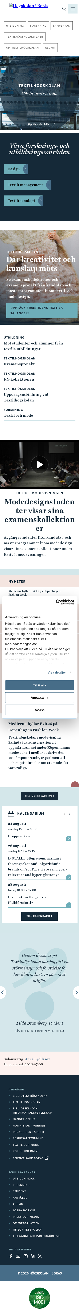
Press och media (26, 1217)
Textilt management (25, 185)
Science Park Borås (28, 1158)
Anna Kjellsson (37, 1059)
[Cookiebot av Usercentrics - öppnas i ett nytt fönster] (56, 602)
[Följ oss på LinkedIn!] (34, 1256)
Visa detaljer (57, 672)
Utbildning (15, 25)
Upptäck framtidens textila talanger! (37, 310)
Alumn (50, 47)
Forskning (38, 25)
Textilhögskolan (27, 1102)
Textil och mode (18, 415)
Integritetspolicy (27, 1229)
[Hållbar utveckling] (39, 1298)
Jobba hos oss (24, 1210)
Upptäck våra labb (38, 124)
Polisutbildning (26, 1151)
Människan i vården (29, 1125)
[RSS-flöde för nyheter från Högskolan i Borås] (41, 1256)
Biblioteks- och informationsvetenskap (32, 1110)
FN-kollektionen (19, 379)
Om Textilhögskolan (22, 47)
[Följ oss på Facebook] (12, 1256)
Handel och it (24, 1119)
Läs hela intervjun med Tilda (39, 1031)
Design (14, 169)
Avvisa (39, 710)
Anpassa (37, 697)
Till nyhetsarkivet (39, 796)
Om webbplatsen (26, 1223)
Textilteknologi (21, 201)
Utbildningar (24, 1178)
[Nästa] (69, 813)
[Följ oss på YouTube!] (19, 1256)
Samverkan (61, 25)
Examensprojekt (19, 364)
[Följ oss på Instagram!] (26, 1256)
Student (19, 1191)
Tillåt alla (39, 685)
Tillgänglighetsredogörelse (36, 1236)
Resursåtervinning (28, 1138)
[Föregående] (64, 814)
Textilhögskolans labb (24, 36)
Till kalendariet (40, 916)
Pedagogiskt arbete (29, 1132)
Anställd (20, 1198)
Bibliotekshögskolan (30, 1096)
